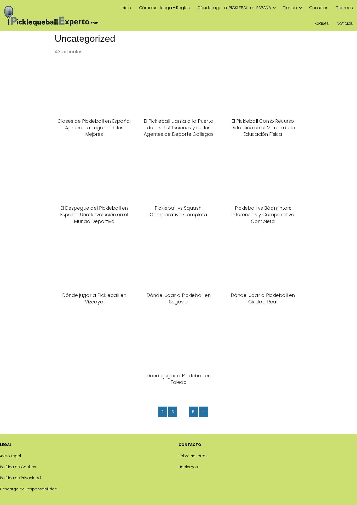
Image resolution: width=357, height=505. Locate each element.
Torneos (344, 8)
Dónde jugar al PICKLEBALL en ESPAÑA (234, 8)
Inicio (126, 8)
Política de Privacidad (20, 477)
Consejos (318, 8)
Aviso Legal (10, 456)
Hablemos (188, 466)
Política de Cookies (18, 466)
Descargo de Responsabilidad (28, 489)
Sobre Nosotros (193, 456)
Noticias (345, 23)
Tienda (290, 8)
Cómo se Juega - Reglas (164, 8)
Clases (322, 23)
